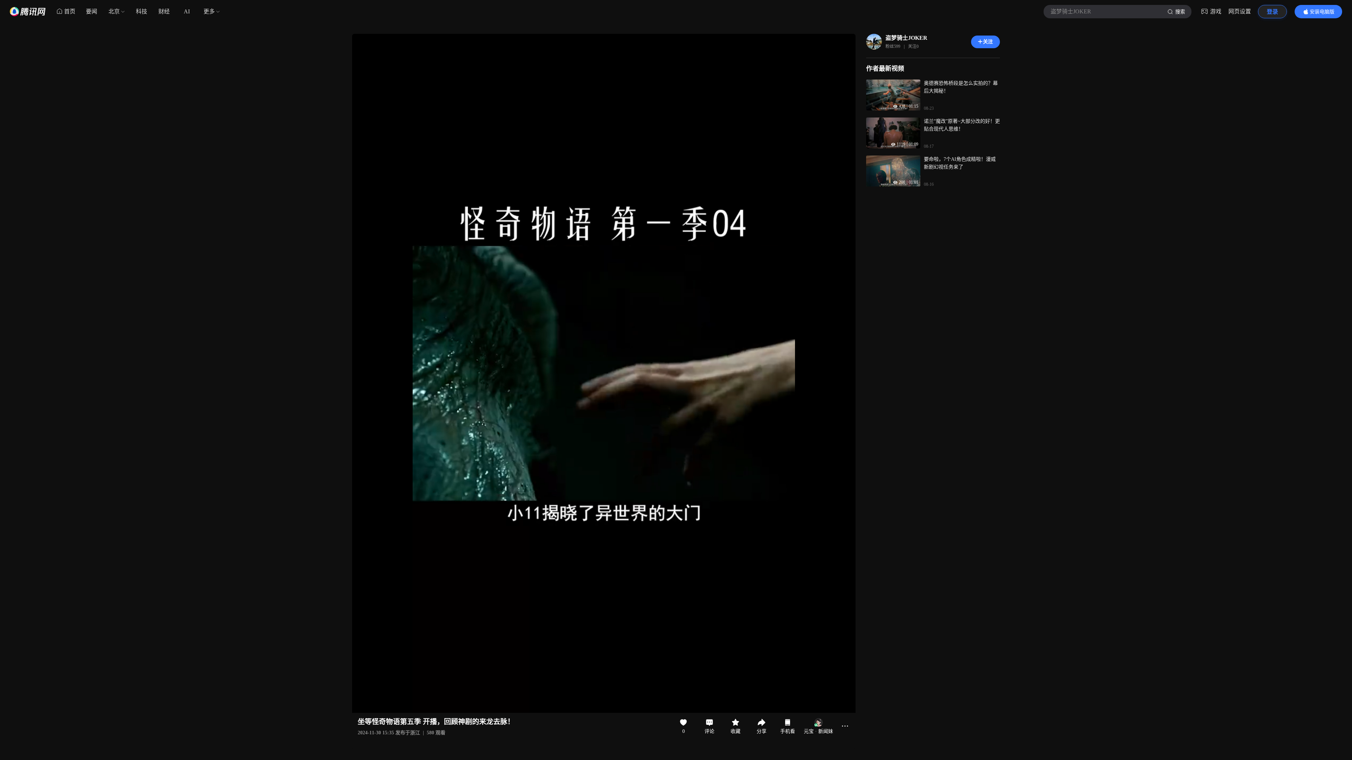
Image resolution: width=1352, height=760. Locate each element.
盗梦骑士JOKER (906, 38)
